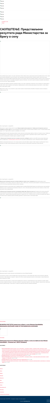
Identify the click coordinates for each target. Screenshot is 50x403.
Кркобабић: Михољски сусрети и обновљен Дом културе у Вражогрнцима (14, 359)
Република (2, 389)
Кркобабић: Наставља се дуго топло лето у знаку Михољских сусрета (13, 355)
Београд (1, 368)
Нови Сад (1, 382)
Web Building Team (27, 401)
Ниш (1, 380)
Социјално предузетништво (4, 394)
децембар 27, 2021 (5, 21)
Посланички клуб (3, 387)
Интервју (1, 375)
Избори (1, 373)
